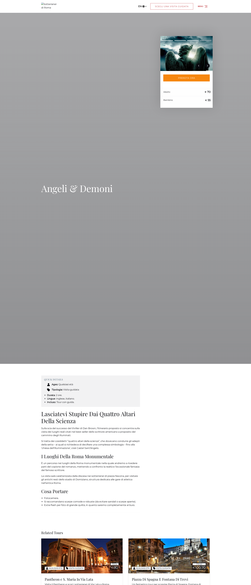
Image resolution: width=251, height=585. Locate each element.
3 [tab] (193, 40)
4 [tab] (205, 40)
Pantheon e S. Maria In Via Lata (69, 579)
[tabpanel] (186, 53)
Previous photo (198, 65)
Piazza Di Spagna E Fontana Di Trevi (160, 579)
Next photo (207, 65)
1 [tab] (167, 40)
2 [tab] (180, 40)
